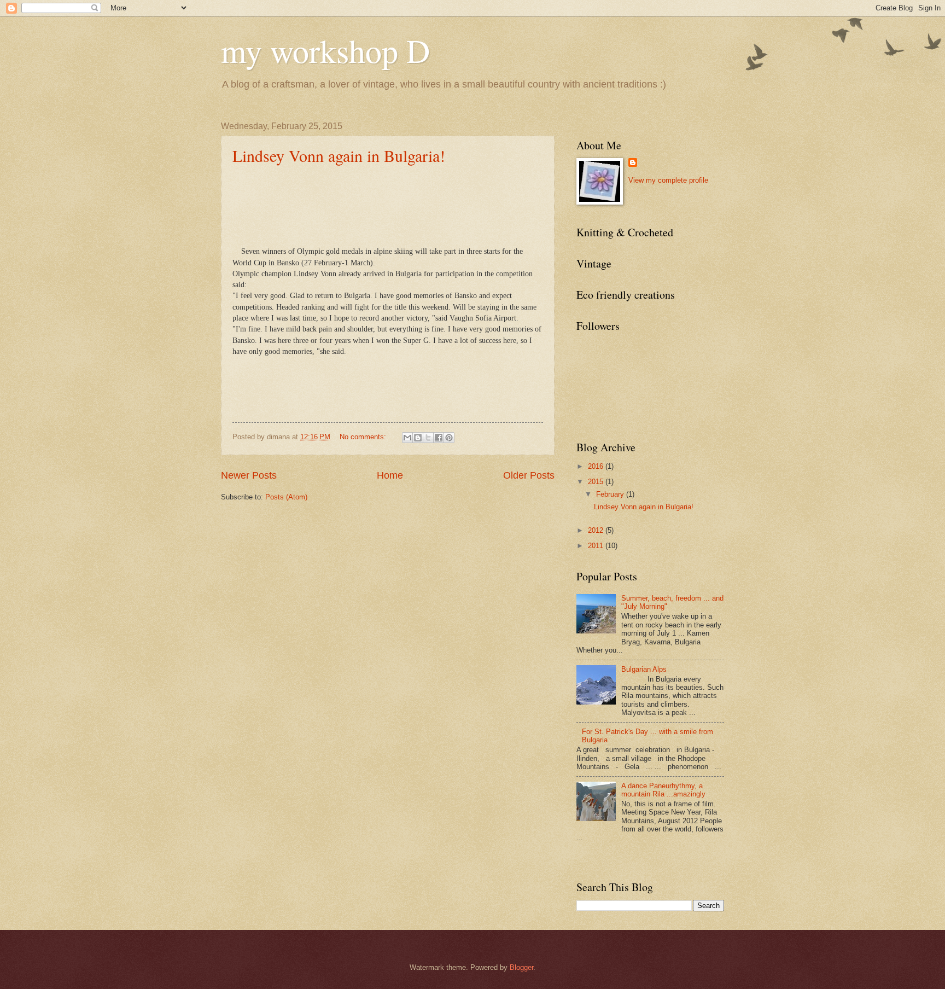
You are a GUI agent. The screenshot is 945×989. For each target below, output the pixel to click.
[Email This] (407, 437)
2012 (596, 530)
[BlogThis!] (417, 437)
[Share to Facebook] (438, 437)
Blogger (521, 967)
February (611, 494)
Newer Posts (249, 475)
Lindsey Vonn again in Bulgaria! (338, 155)
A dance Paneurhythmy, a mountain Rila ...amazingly (663, 790)
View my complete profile (668, 180)
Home (390, 475)
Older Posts (529, 475)
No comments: (364, 437)
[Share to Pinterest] (449, 437)
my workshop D (325, 50)
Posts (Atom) (286, 497)
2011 (596, 546)
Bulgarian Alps (644, 669)
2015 (596, 482)
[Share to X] (428, 437)
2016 (596, 466)
